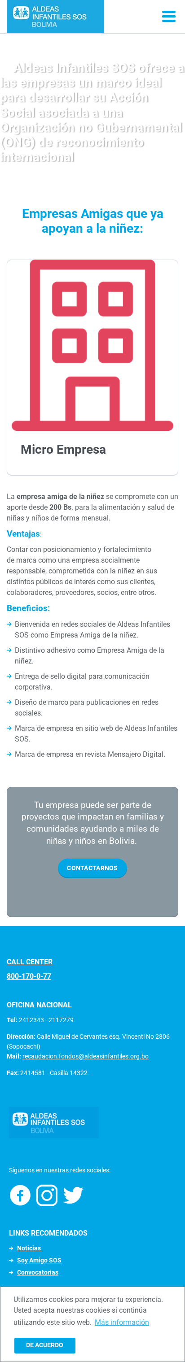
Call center (30, 962)
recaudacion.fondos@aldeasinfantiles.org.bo (85, 1056)
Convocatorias (37, 1272)
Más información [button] (122, 1322)
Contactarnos (92, 868)
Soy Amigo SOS (39, 1260)
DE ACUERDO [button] (44, 1345)
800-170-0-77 (29, 976)
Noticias (29, 1248)
